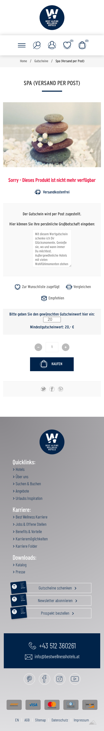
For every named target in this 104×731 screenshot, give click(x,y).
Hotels (19, 469)
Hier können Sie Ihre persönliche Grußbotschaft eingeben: (52, 224)
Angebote (22, 490)
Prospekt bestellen (45, 612)
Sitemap (40, 719)
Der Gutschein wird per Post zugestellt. (52, 214)
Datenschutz (59, 719)
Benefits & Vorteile (28, 531)
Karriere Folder (26, 545)
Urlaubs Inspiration (28, 498)
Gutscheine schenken (46, 586)
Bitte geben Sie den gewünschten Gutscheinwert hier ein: (52, 314)
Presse (20, 571)
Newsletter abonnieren (46, 599)
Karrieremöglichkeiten (31, 538)
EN (17, 719)
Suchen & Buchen (28, 483)
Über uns (21, 476)
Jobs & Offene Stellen (30, 524)
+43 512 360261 (56, 645)
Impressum (81, 719)
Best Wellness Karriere (31, 516)
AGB (27, 719)
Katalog (21, 564)
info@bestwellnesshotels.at (57, 656)
